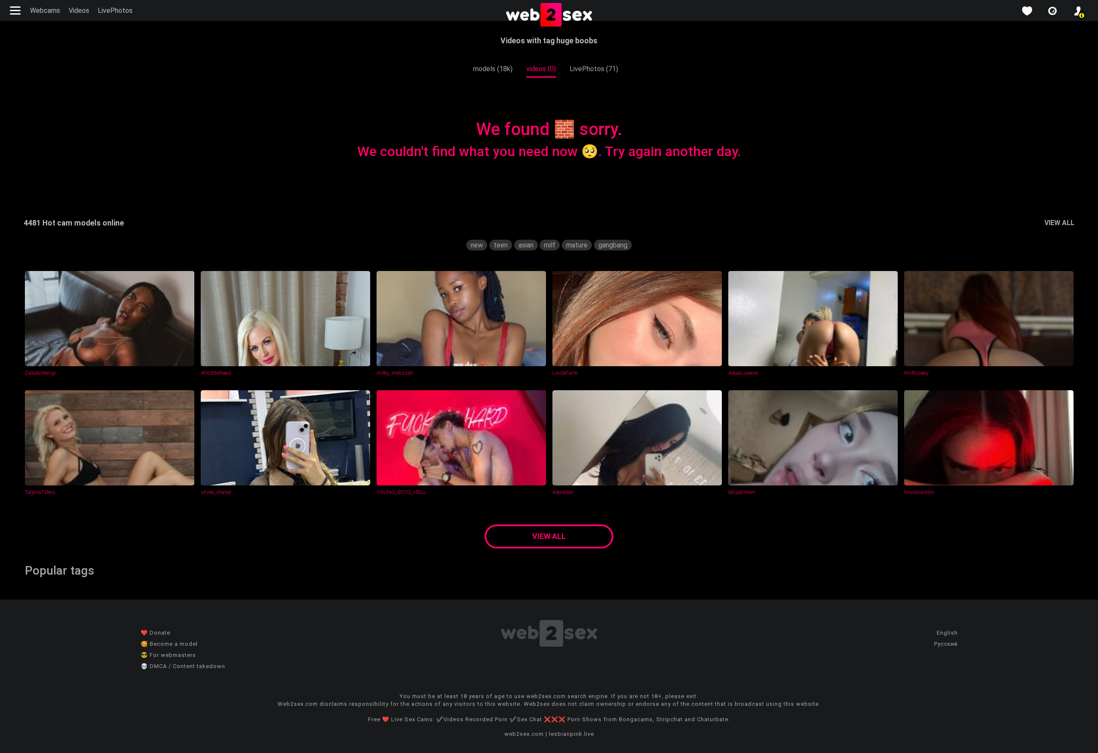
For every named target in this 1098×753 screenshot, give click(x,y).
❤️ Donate (155, 633)
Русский (946, 644)
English (947, 633)
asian (526, 245)
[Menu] (16, 10)
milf (549, 245)
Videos (79, 10)
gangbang (612, 245)
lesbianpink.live (571, 734)
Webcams (45, 10)
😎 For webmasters (168, 655)
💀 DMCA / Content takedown (183, 666)
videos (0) (541, 69)
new (477, 245)
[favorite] (1027, 11)
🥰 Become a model (169, 644)
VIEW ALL (1059, 223)
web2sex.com (524, 734)
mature (577, 245)
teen (501, 245)
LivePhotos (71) (594, 69)
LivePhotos (115, 10)
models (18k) (493, 69)
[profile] (1078, 11)
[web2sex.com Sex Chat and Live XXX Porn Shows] (549, 15)
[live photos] (1052, 11)
